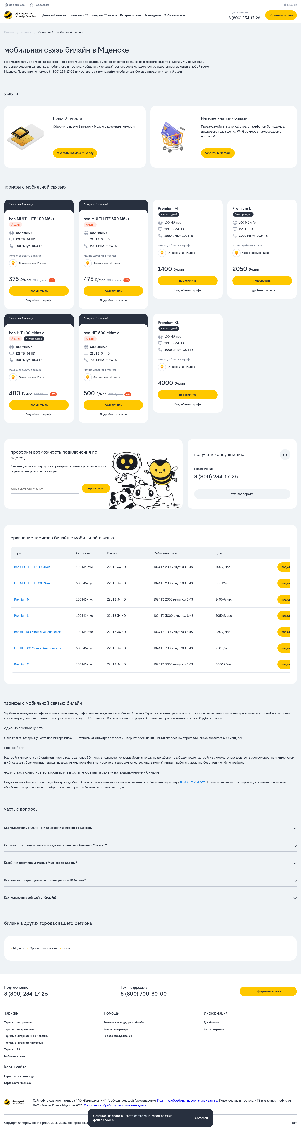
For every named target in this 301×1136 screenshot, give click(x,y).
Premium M (168, 208)
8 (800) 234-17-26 (244, 18)
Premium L (241, 208)
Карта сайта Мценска (17, 1083)
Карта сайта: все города (19, 1076)
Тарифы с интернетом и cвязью (23, 1042)
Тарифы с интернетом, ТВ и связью (26, 1036)
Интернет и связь (130, 15)
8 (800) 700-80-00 (144, 994)
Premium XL (168, 322)
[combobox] (45, 489)
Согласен (201, 1118)
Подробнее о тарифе (39, 300)
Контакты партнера (116, 1029)
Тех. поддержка (242, 494)
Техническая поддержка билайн (124, 1022)
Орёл (66, 948)
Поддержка (41, 4)
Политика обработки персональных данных (187, 1100)
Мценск (292, 4)
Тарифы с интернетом (18, 1022)
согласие (140, 1116)
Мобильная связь (174, 15)
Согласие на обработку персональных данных (116, 1105)
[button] (106, 66)
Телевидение (153, 15)
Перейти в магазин (218, 153)
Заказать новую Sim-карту (75, 153)
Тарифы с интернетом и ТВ (20, 1029)
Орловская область (43, 948)
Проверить (95, 488)
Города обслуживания (118, 1036)
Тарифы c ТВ (12, 1049)
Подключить (39, 291)
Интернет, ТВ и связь (104, 15)
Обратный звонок (281, 15)
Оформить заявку (268, 991)
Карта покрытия (214, 1029)
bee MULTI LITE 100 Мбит (31, 219)
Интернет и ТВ (79, 15)
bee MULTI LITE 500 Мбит (106, 219)
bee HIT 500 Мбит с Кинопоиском (101, 333)
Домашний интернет (54, 15)
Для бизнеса (17, 4)
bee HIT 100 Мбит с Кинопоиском (26, 333)
